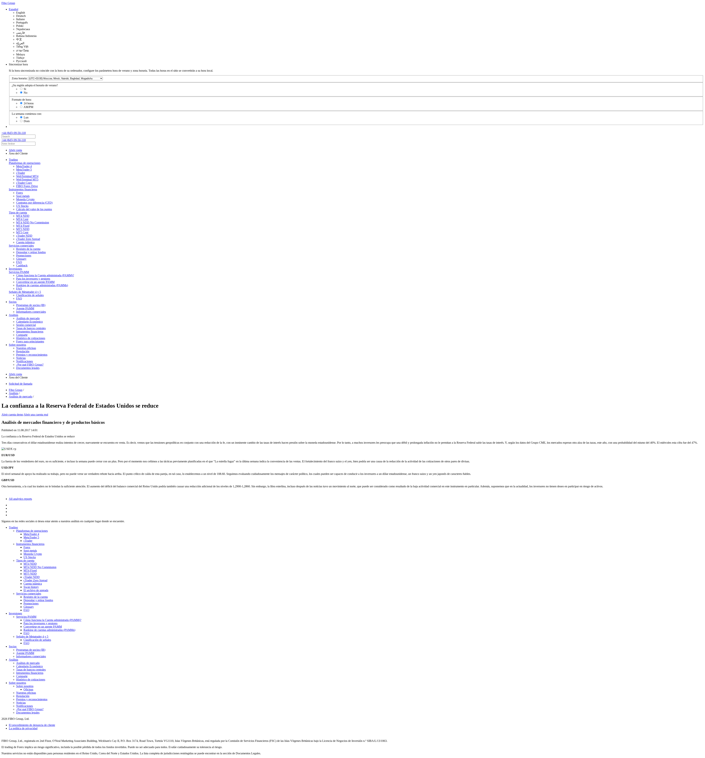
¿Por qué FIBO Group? (30, 364)
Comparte (22, 334)
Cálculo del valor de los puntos (34, 209)
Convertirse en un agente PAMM (35, 282)
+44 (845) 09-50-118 (13, 132)
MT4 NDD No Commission (32, 222)
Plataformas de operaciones (24, 163)
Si (25, 89)
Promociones (23, 255)
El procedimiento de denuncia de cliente (32, 725)
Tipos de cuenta (18, 212)
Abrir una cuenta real (36, 414)
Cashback (22, 265)
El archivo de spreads (36, 590)
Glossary (21, 258)
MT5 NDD (22, 229)
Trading (13, 159)
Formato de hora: (22, 99)
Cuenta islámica (25, 242)
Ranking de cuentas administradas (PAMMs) (42, 285)
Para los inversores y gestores (33, 278)
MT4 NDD (22, 215)
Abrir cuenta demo (12, 414)
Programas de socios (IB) (30, 305)
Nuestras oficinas (26, 348)
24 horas (29, 103)
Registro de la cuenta (28, 248)
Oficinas (28, 689)
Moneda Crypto (25, 199)
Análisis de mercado (28, 318)
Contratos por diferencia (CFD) (34, 202)
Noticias (21, 358)
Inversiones (15, 268)
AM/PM (28, 107)
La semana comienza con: (27, 113)
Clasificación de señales (30, 295)
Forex (19, 192)
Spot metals (23, 196)
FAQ (19, 262)
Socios (13, 301)
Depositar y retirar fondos (31, 252)
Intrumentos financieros (29, 331)
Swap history (31, 587)
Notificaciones (24, 361)
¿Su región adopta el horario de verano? (35, 85)
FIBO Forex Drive (27, 186)
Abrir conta (15, 150)
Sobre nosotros (17, 344)
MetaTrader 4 (24, 166)
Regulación (22, 351)
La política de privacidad (23, 728)
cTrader (20, 172)
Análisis (13, 315)
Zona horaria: (19, 78)
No (25, 92)
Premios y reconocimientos (31, 354)
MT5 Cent (22, 232)
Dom (27, 121)
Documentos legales (27, 367)
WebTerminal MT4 (27, 176)
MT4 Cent (22, 219)
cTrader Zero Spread (28, 239)
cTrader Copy (24, 182)
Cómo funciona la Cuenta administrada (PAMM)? (45, 275)
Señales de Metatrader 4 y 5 (25, 291)
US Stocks (22, 205)
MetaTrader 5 (24, 169)
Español (13, 9)
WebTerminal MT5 (27, 179)
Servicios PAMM (19, 272)
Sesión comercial (26, 324)
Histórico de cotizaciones (30, 338)
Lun (26, 117)
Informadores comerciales (31, 311)
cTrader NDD (24, 235)
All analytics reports (20, 498)
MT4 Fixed (22, 225)
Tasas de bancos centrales (31, 328)
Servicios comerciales (21, 245)
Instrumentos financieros (23, 189)
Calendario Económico (29, 321)
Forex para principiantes (30, 341)
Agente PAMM (25, 308)
